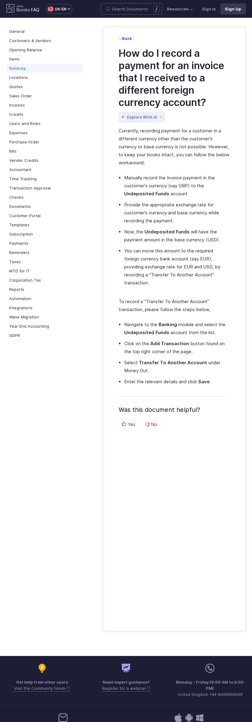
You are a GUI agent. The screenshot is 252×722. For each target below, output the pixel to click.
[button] (56, 9)
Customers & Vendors (30, 40)
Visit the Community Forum (40, 688)
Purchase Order (24, 141)
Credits (16, 114)
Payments (18, 243)
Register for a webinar (124, 688)
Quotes (16, 86)
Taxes (15, 261)
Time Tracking (23, 178)
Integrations (21, 307)
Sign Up (233, 8)
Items (14, 59)
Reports (16, 289)
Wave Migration (24, 316)
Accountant (20, 169)
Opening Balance (25, 49)
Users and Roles (25, 123)
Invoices (17, 105)
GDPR (14, 335)
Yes (131, 424)
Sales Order (20, 95)
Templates (19, 224)
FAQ (35, 9)
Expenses (18, 132)
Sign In (209, 8)
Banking (17, 68)
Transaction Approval (30, 187)
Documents (20, 206)
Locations (18, 77)
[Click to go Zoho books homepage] (18, 9)
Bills (13, 151)
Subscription (21, 234)
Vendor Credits (23, 160)
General (17, 31)
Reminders (19, 252)
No (153, 424)
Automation (20, 298)
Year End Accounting (29, 326)
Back (127, 38)
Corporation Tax (25, 280)
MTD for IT (19, 270)
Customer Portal (25, 215)
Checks (16, 197)
